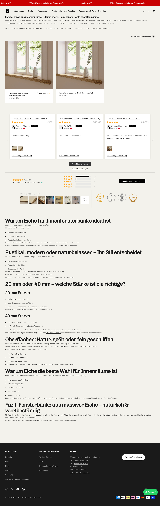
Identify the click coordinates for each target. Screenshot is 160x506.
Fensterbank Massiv (53, 333)
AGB (41, 461)
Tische (30, 11)
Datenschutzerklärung (48, 466)
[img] (17, 122)
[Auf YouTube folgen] (17, 489)
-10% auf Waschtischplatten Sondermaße (40, 3)
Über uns (9, 475)
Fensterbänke (57, 11)
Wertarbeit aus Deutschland (17, 479)
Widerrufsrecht (45, 457)
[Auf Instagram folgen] (6, 489)
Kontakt (8, 457)
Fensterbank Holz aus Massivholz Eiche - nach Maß (76, 93)
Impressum (44, 470)
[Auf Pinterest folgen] (12, 489)
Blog (7, 466)
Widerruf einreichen (133, 457)
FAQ (6, 461)
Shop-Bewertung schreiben (132, 181)
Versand (8, 470)
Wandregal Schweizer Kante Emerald (31, 118)
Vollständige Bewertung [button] (22, 155)
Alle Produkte (69, 11)
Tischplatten (42, 11)
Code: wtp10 (80, 3)
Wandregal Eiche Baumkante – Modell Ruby (81, 118)
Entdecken (102, 11)
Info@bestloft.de (81, 460)
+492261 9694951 (81, 463)
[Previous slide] (7, 139)
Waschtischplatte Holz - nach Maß (125, 118)
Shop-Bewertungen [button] (80, 168)
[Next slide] (153, 139)
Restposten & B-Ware (87, 11)
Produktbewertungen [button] (80, 164)
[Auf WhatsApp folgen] (23, 489)
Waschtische (19, 11)
